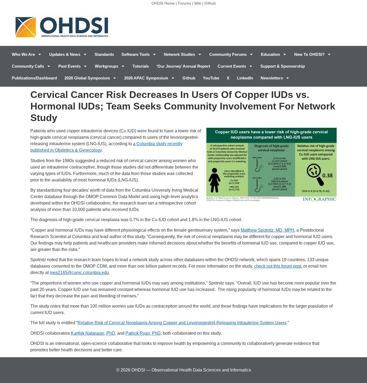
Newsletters (272, 78)
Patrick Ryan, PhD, (143, 333)
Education (270, 54)
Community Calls (28, 66)
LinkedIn (245, 78)
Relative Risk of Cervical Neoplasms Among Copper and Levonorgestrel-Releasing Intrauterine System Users (182, 322)
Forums (184, 3)
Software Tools (135, 54)
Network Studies (179, 54)
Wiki (197, 3)
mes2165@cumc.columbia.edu (79, 272)
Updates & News (64, 54)
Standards (104, 54)
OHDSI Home (163, 3)
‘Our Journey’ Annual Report (183, 66)
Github (210, 3)
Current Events (232, 66)
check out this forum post (277, 266)
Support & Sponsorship (282, 66)
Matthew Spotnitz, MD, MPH (267, 230)
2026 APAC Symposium (146, 78)
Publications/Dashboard (34, 78)
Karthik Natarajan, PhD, (93, 333)
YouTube (211, 78)
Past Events (69, 66)
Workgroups (106, 66)
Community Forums (228, 54)
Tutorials (140, 66)
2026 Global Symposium (87, 78)
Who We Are (23, 54)
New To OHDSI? (309, 54)
